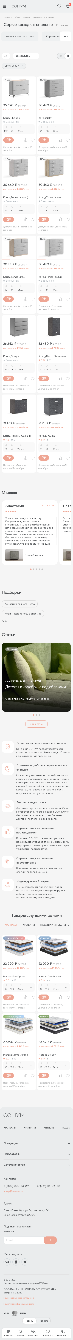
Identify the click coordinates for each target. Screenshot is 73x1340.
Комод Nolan (45, 118)
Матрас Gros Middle (49, 976)
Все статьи (36, 723)
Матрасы (11, 924)
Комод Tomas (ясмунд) (15, 197)
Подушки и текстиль (54, 924)
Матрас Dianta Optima (15, 1054)
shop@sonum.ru (13, 1191)
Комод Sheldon (11, 118)
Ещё (4, 621)
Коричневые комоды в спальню (23, 613)
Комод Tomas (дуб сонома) (13, 277)
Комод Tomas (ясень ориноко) (49, 197)
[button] (31, 569)
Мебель (48, 1127)
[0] (67, 6)
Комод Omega (11, 356)
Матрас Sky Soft (47, 1054)
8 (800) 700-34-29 (16, 1186)
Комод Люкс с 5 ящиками (52, 356)
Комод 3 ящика (46, 436)
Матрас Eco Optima (14, 976)
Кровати (29, 924)
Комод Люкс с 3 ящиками (17, 436)
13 (15, 980)
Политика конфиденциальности (19, 1303)
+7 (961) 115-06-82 (48, 1186)
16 (15, 1058)
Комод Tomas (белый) (50, 277)
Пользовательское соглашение (19, 1297)
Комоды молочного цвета (20, 603)
